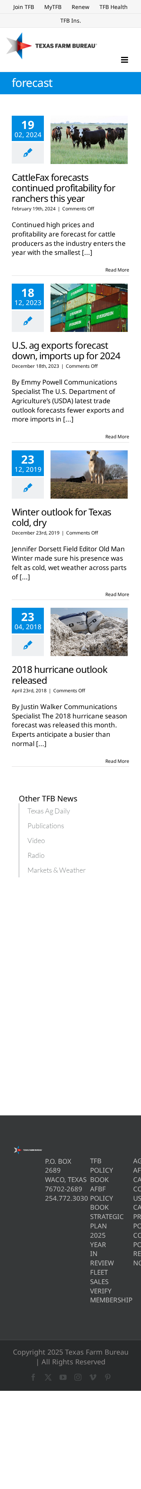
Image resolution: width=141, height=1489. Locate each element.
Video (36, 840)
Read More (117, 269)
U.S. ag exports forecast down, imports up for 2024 (66, 350)
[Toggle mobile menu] (125, 60)
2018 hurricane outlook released (59, 674)
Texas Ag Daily (48, 810)
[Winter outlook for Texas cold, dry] (89, 474)
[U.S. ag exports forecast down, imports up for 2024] (89, 308)
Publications (45, 825)
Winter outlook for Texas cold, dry (61, 517)
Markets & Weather (56, 870)
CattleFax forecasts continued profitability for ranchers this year (63, 188)
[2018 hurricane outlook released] (89, 632)
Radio (36, 855)
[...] (87, 252)
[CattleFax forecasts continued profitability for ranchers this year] (89, 140)
